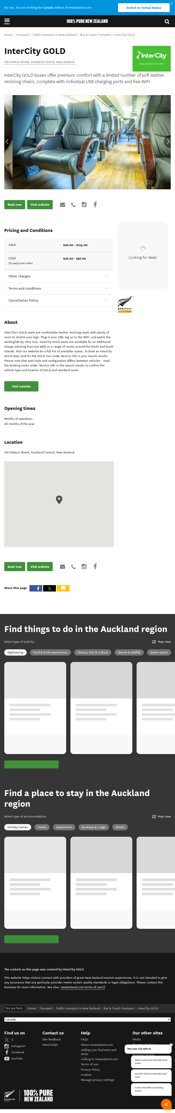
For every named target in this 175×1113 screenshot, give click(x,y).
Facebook (17, 1052)
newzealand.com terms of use (83, 987)
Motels (120, 827)
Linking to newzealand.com (99, 1059)
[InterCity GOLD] (152, 59)
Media (137, 1039)
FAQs (84, 1039)
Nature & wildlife (129, 652)
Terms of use (89, 1064)
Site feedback (51, 1039)
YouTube (16, 1058)
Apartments (64, 827)
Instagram (17, 1046)
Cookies (86, 1075)
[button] (7, 21)
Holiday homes (17, 827)
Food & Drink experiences (50, 652)
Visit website (40, 204)
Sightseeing (15, 652)
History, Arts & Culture (92, 652)
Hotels (42, 827)
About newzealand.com (97, 1045)
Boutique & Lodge (94, 827)
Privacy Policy (90, 1069)
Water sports (159, 652)
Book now (15, 204)
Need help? (50, 1045)
